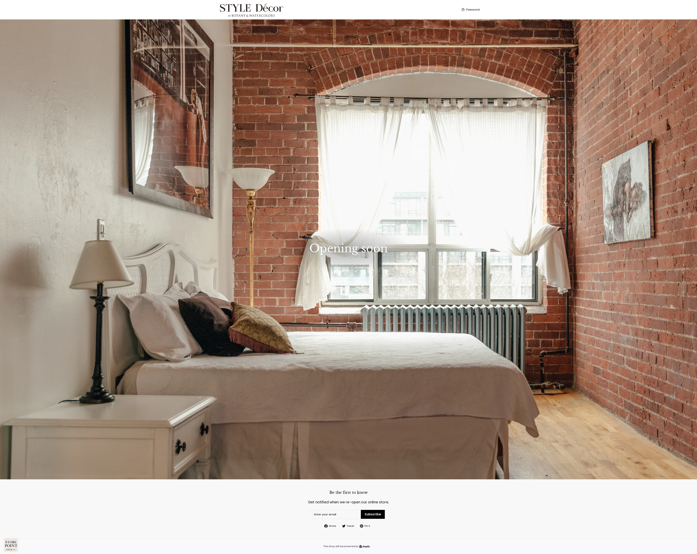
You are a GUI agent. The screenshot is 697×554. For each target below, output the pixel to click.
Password (473, 9)
